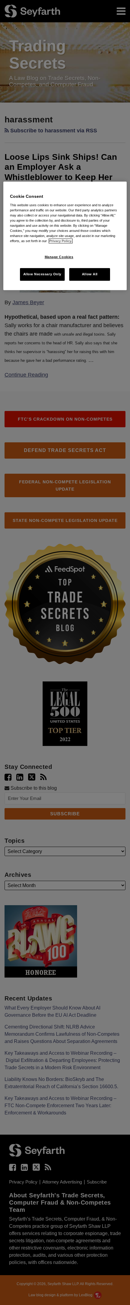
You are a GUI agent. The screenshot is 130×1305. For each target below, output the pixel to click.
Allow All (90, 274)
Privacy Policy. (60, 241)
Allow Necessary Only (42, 274)
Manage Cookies (59, 257)
